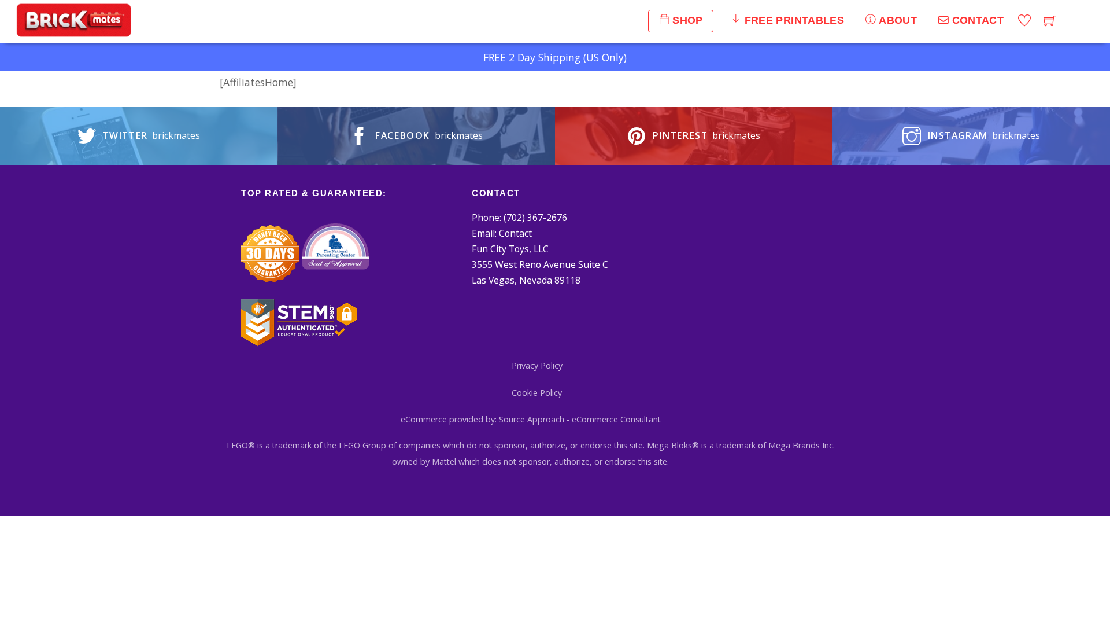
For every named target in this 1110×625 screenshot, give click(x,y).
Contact (515, 233)
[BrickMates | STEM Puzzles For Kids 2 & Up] (74, 31)
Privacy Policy (537, 365)
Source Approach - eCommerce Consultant (580, 419)
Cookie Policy (537, 392)
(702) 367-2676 (535, 217)
